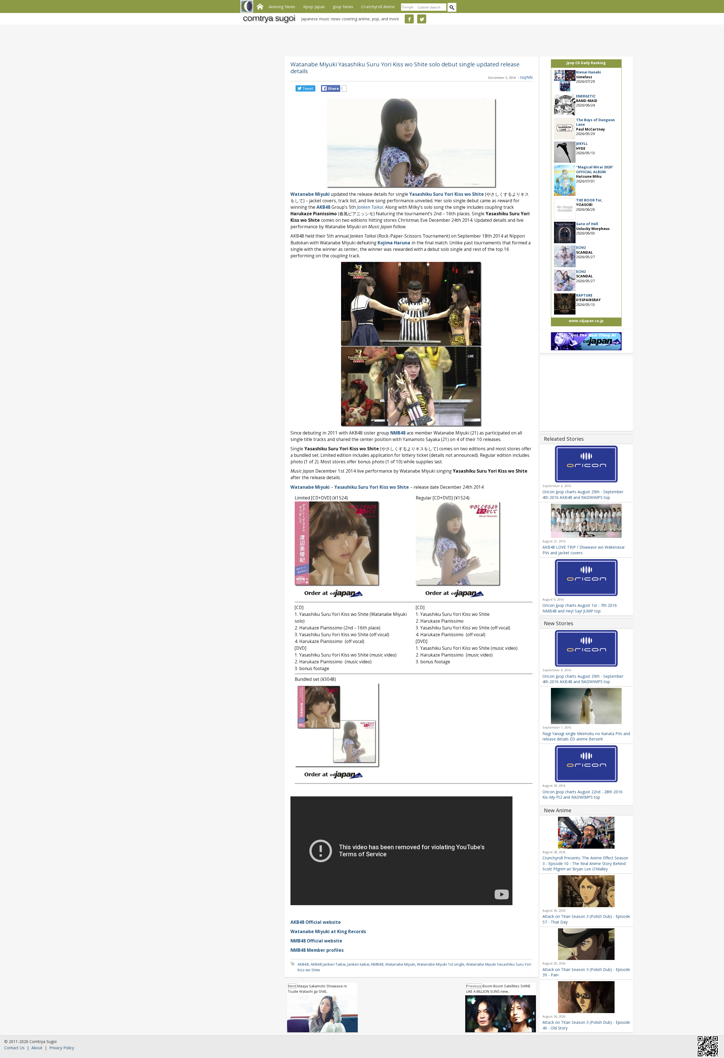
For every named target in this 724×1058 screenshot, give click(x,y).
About (36, 1047)
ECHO (581, 247)
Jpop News (343, 6)
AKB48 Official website (315, 922)
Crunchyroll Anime (378, 6)
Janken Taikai (370, 207)
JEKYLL (582, 143)
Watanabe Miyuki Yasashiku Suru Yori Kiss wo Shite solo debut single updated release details (405, 67)
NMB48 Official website (316, 941)
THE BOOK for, (589, 200)
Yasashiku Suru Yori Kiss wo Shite (446, 194)
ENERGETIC (586, 96)
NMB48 (398, 433)
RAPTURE (584, 295)
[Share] (324, 88)
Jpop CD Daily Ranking (586, 62)
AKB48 (323, 207)
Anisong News (282, 6)
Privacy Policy (61, 1047)
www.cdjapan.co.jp (586, 320)
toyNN (526, 77)
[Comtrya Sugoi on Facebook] (409, 18)
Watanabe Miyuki (310, 194)
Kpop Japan (314, 6)
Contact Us (14, 1047)
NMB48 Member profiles (317, 950)
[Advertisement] (361, 39)
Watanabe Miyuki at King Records (328, 932)
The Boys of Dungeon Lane (595, 122)
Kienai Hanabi (588, 72)
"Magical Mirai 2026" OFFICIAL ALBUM (594, 169)
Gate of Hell (587, 223)
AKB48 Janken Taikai (328, 964)
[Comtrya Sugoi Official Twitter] (421, 18)
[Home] (259, 5)
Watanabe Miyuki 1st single (440, 964)
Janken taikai (358, 964)
